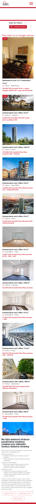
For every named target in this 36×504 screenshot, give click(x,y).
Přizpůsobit (18, 499)
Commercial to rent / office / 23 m (15, 216)
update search (20, 27)
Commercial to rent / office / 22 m (15, 113)
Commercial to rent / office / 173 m (15, 348)
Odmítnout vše (24, 493)
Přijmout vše (9, 493)
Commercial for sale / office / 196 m (16, 382)
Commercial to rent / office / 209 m (16, 283)
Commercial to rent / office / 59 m (15, 412)
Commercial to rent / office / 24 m (15, 183)
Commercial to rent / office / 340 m (16, 147)
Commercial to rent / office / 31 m (15, 249)
